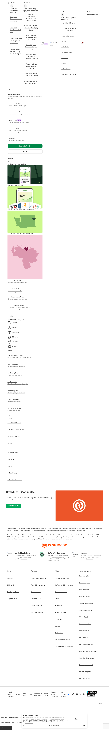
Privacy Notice (24, 694)
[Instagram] (83, 694)
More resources (84, 571)
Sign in (88, 11)
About (63, 11)
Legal (30, 694)
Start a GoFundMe (92, 14)
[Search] (8, 3)
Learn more (24, 559)
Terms (18, 694)
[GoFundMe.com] (54, 44)
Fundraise (27, 3)
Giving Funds (43, 44)
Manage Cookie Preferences (54, 694)
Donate (13, 3)
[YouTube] (77, 694)
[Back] (9, 156)
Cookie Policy (46, 694)
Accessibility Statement (38, 694)
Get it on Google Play (92, 692)
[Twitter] (80, 694)
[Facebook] (73, 694)
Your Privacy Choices (63, 694)
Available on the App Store (91, 695)
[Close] (9, 89)
